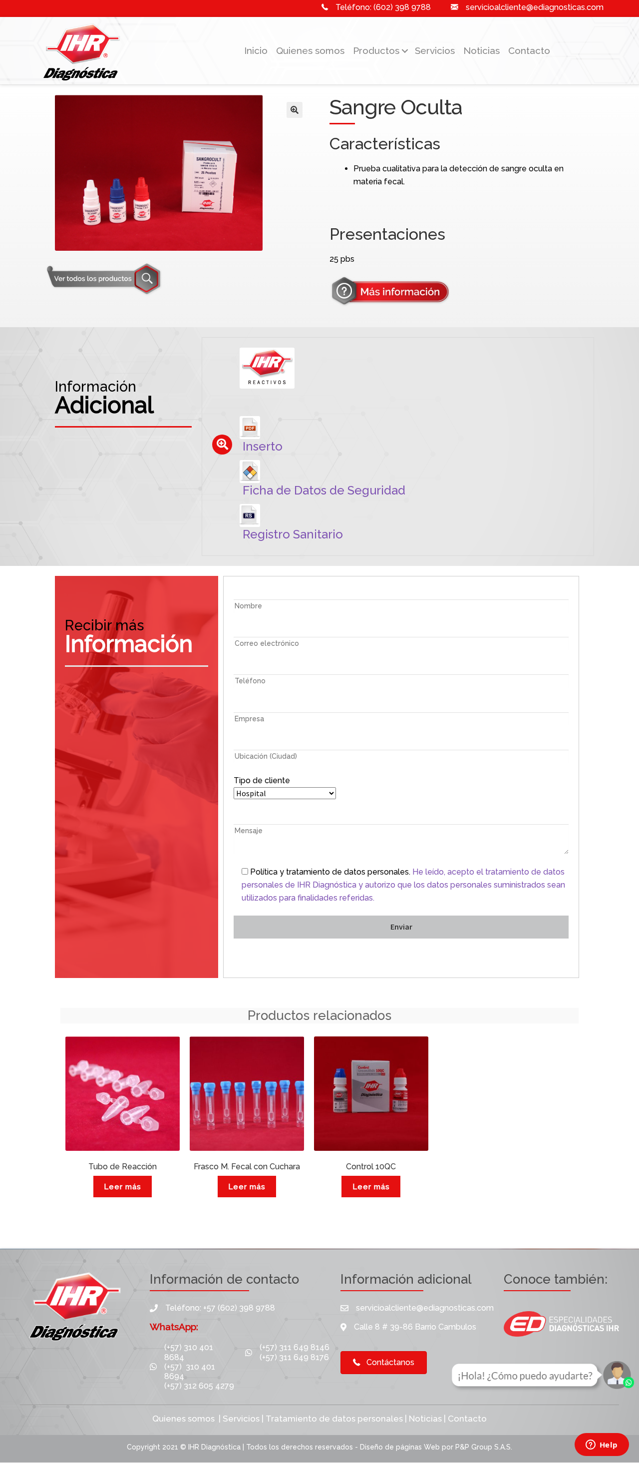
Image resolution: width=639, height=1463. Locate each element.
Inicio (256, 50)
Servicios (435, 50)
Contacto (529, 50)
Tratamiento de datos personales (334, 1419)
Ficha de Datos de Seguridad (324, 490)
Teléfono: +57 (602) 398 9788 (220, 1308)
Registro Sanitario (293, 534)
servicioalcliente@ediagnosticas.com (535, 7)
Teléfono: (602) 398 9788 (383, 7)
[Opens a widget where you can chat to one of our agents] (601, 1445)
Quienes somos (310, 50)
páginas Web (419, 1447)
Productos (376, 50)
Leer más (122, 1186)
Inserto (263, 446)
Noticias (481, 50)
